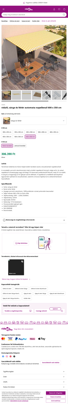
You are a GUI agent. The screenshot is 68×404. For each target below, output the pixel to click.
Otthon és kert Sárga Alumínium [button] (12, 293)
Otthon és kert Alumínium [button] (38, 288)
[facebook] (3, 356)
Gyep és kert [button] (27, 293)
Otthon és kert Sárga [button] (21, 288)
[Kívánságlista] (59, 9)
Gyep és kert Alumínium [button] (57, 293)
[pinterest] (10, 356)
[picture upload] (44, 243)
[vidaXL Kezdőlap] (29, 9)
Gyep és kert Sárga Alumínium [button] (12, 298)
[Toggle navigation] (3, 9)
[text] (8, 154)
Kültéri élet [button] (27, 298)
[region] (33, 397)
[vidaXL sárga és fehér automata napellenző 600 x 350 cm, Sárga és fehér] (34, 57)
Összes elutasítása (55, 397)
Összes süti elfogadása (55, 393)
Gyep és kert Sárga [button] (40, 293)
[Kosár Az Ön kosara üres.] (64, 9)
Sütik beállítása (55, 401)
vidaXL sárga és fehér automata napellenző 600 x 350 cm (31, 107)
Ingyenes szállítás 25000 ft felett (36, 3)
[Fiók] (54, 9)
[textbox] (12, 120)
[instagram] (7, 356)
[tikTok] (14, 356)
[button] (16, 267)
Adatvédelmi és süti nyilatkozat (19, 401)
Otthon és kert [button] (7, 288)
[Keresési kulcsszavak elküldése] (64, 14)
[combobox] (34, 14)
